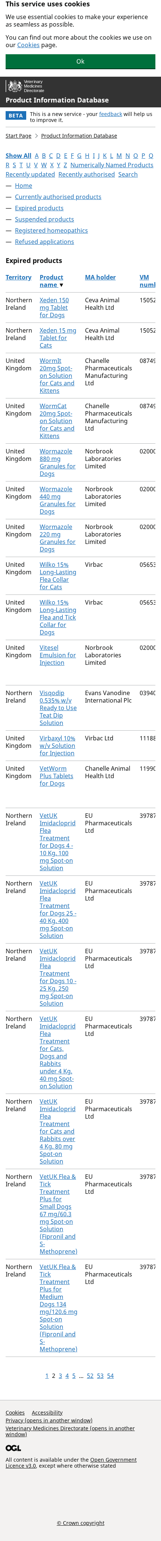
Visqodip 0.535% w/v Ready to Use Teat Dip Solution (58, 708)
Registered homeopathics (51, 230)
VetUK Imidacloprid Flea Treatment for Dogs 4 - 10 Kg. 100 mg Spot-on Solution (58, 841)
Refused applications (44, 241)
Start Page (18, 135)
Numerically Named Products (112, 165)
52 (90, 1376)
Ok (80, 61)
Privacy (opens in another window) (49, 1420)
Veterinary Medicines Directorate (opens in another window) (70, 1431)
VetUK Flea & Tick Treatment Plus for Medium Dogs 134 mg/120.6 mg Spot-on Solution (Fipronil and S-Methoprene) (59, 1308)
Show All (18, 156)
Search (128, 174)
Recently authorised (86, 174)
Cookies (28, 45)
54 (110, 1376)
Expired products (39, 208)
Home (23, 185)
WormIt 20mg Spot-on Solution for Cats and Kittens (57, 376)
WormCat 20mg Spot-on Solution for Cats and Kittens (57, 421)
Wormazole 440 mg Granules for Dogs (58, 500)
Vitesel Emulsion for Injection (58, 655)
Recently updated (30, 174)
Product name (51, 281)
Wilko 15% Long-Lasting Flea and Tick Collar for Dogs (58, 617)
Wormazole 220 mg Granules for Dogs (58, 538)
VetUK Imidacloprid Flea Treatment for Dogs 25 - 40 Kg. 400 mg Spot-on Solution (58, 909)
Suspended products (44, 219)
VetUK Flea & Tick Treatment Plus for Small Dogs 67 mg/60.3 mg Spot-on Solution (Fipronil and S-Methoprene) (59, 1214)
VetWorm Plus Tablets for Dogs (56, 776)
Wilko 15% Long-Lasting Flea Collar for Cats (58, 575)
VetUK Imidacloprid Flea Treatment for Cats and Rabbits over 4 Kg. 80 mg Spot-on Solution (58, 1131)
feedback (110, 113)
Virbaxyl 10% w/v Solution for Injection (57, 745)
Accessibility (47, 1412)
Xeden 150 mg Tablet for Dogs (54, 307)
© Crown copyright (80, 1522)
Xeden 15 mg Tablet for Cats (58, 337)
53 (100, 1376)
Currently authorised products (58, 197)
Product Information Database (57, 100)
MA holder (100, 277)
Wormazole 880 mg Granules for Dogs (58, 462)
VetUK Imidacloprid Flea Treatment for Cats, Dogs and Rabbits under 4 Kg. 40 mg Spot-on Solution (58, 1052)
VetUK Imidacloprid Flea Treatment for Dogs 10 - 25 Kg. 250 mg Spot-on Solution (58, 977)
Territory (18, 277)
